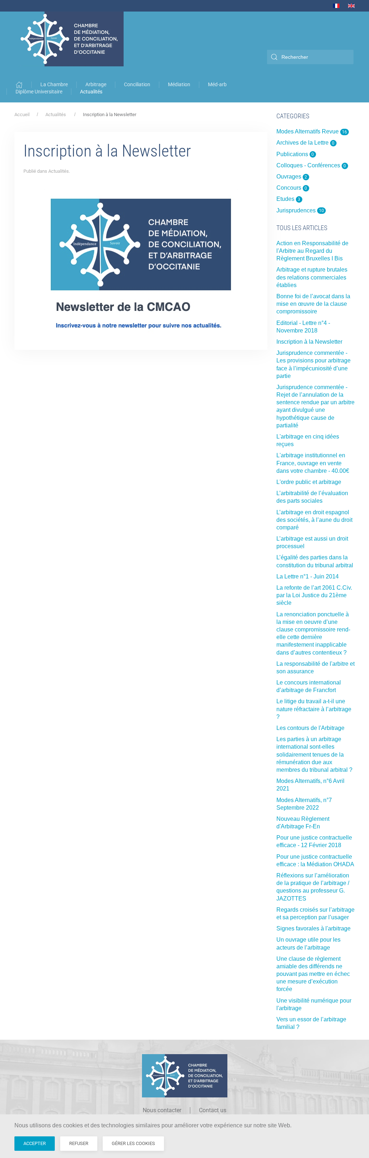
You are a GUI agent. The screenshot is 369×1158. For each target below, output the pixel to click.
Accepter (34, 1143)
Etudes (288, 199)
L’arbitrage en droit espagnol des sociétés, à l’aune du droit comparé (314, 519)
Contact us (212, 1110)
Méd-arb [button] (217, 84)
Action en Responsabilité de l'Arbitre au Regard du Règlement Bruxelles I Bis (312, 250)
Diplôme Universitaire (38, 91)
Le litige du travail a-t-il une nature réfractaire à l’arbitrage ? (313, 708)
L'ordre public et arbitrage (308, 482)
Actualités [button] (91, 91)
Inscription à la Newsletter (309, 342)
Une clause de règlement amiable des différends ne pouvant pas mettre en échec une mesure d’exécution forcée (313, 974)
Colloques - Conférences (311, 165)
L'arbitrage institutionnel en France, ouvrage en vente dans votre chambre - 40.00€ (312, 463)
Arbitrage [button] (95, 84)
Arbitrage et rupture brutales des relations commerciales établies (311, 277)
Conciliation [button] (137, 84)
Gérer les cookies (133, 1143)
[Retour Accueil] (70, 39)
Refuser (78, 1143)
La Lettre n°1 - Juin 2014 (307, 576)
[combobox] (310, 57)
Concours (291, 188)
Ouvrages (291, 176)
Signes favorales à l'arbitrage (313, 928)
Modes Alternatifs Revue (311, 131)
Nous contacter (162, 1110)
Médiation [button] (179, 84)
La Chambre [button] (54, 84)
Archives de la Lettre (305, 143)
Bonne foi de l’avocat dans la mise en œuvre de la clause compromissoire (313, 303)
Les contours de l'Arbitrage (310, 728)
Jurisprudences (300, 210)
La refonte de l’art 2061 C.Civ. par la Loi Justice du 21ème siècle (314, 595)
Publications (295, 154)
